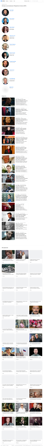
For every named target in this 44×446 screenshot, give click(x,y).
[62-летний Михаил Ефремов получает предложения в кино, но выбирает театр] (8, 423)
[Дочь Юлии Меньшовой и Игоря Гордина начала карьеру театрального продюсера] (35, 298)
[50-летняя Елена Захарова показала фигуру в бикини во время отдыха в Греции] (8, 367)
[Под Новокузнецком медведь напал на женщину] (22, 395)
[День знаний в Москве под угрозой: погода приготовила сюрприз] (22, 423)
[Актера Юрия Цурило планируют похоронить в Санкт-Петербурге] (8, 409)
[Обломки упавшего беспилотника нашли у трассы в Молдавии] (35, 381)
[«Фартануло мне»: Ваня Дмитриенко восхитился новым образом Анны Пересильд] (22, 326)
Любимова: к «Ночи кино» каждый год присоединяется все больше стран (21, 120)
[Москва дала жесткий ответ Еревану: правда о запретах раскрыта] (22, 353)
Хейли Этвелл (12, 27)
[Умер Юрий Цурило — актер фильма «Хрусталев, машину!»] (35, 312)
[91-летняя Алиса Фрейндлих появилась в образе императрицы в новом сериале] (8, 326)
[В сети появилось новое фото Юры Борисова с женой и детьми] (35, 409)
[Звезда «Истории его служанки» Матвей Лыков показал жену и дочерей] (35, 367)
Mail (1, 445)
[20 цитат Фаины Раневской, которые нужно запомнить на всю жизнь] (22, 367)
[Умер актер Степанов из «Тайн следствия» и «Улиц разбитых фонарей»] (8, 353)
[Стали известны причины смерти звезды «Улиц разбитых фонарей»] (22, 312)
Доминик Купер (12, 52)
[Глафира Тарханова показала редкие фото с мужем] (35, 256)
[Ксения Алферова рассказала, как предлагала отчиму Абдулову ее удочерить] (8, 284)
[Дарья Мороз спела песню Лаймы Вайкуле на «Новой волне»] (22, 409)
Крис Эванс (12, 10)
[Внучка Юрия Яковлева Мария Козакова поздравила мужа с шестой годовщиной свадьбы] (22, 270)
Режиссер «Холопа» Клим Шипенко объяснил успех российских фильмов (21, 148)
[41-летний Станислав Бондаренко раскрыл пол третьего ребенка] (8, 381)
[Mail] (1, 1)
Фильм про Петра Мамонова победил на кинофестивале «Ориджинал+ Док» (21, 139)
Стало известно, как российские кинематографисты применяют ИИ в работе (21, 206)
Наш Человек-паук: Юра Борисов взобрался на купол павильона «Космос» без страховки (22, 101)
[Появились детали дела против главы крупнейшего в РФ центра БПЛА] (35, 395)
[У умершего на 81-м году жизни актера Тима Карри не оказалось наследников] (8, 339)
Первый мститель (4, 4)
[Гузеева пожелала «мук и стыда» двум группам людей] (8, 312)
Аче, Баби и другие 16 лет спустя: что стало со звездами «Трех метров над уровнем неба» (21, 187)
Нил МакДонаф (12, 78)
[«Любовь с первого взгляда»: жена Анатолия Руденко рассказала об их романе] (22, 256)
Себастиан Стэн (12, 35)
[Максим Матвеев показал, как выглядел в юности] (22, 381)
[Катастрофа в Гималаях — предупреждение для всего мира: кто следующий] (8, 270)
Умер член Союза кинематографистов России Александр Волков (21, 225)
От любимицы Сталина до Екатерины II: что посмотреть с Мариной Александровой (22, 196)
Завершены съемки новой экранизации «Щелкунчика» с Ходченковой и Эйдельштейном (22, 110)
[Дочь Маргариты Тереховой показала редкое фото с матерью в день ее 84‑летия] (8, 256)
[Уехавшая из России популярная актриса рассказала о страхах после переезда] (35, 270)
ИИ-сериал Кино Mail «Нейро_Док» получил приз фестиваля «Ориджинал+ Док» (21, 158)
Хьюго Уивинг (12, 18)
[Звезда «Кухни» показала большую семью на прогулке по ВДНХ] (35, 423)
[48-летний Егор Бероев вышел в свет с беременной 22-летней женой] (35, 339)
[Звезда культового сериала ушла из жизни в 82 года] (22, 298)
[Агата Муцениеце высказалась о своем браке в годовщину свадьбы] (8, 298)
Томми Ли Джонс (13, 44)
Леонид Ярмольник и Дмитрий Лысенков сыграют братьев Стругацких (22, 177)
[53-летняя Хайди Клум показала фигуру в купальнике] (35, 437)
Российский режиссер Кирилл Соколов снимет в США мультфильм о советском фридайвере (21, 167)
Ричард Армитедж (13, 61)
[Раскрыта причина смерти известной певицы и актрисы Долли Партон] (35, 284)
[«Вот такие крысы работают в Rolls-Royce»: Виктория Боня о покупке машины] (8, 395)
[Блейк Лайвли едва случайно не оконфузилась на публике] (8, 437)
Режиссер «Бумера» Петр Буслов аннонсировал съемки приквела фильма (21, 234)
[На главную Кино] (3, 1)
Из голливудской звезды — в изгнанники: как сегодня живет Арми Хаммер (21, 215)
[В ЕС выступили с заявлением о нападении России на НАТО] (22, 437)
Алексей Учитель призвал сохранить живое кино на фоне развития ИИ (21, 129)
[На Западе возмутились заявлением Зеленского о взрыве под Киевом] (35, 353)
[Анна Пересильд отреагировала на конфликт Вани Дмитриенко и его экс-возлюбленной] (22, 339)
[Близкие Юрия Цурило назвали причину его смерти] (22, 284)
